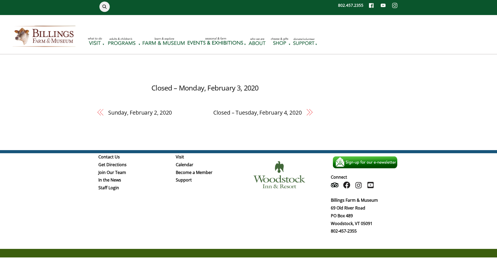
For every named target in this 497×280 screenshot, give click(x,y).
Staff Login (108, 188)
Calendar (184, 164)
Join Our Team (112, 172)
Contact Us (109, 157)
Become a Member (194, 172)
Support (184, 180)
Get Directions (112, 164)
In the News (109, 180)
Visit (180, 157)
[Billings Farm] (44, 43)
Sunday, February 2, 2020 (140, 112)
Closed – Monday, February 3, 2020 (204, 88)
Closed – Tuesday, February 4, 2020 (257, 112)
